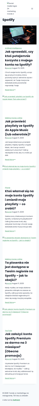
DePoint (16, 400)
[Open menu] (32, 8)
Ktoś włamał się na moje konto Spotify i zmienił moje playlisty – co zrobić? (19, 199)
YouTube (8, 330)
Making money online (13, 118)
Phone (7, 187)
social (9, 68)
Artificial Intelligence (13, 48)
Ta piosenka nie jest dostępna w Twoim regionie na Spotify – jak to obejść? (19, 271)
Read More (10, 90)
